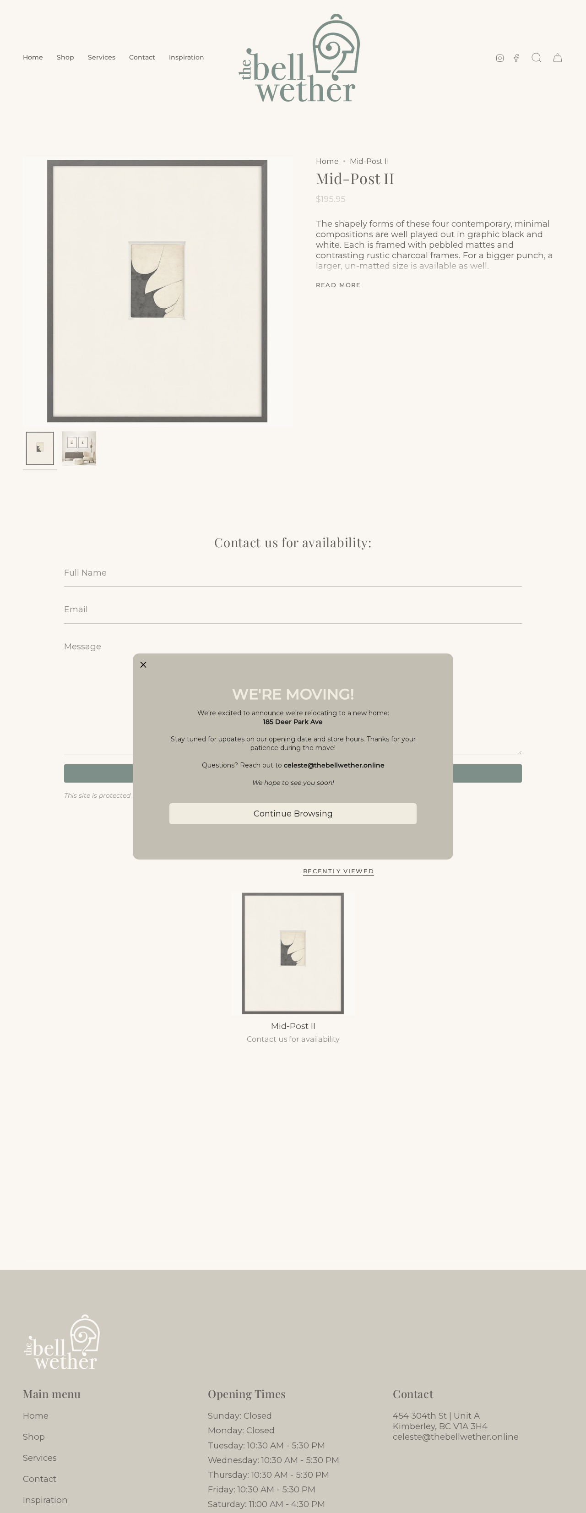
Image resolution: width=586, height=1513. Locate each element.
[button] (143, 664)
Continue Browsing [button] (293, 814)
